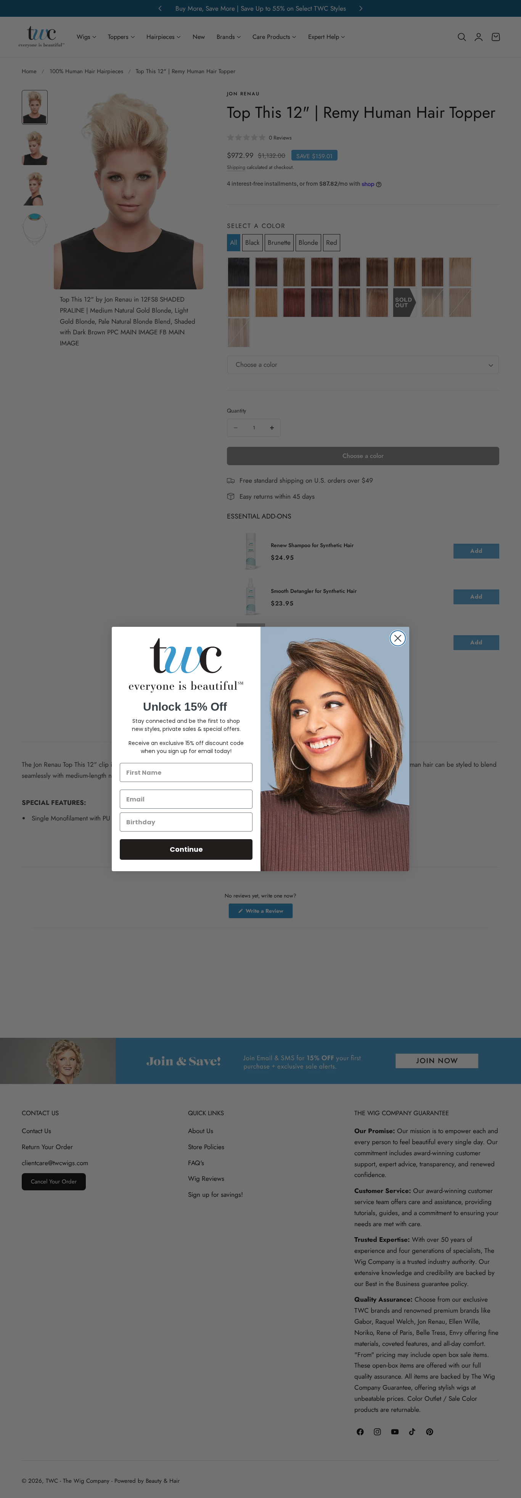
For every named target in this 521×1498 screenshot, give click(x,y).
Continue (186, 849)
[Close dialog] (397, 638)
